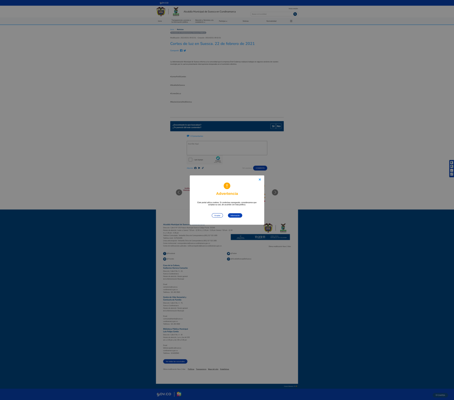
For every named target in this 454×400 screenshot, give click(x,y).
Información (235, 215)
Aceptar (217, 215)
